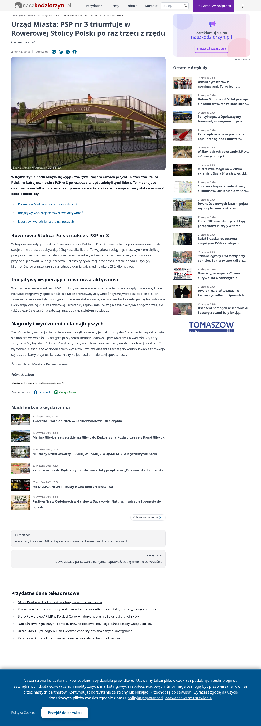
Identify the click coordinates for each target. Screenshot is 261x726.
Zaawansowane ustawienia (188, 697)
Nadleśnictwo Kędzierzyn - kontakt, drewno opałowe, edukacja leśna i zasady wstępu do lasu (85, 623)
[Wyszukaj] (185, 5)
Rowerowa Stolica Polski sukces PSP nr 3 (47, 204)
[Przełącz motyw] (243, 5)
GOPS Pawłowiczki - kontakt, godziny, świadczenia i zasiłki (60, 602)
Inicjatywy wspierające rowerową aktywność (50, 213)
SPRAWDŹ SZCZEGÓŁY (211, 49)
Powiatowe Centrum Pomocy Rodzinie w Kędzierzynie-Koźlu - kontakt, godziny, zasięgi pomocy (87, 609)
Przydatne (94, 5)
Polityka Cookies (23, 713)
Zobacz (131, 5)
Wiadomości (34, 15)
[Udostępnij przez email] (60, 51)
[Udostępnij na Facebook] (74, 51)
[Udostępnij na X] (67, 51)
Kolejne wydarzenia (145, 517)
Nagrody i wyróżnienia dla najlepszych (46, 221)
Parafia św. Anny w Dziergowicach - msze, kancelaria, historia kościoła (69, 638)
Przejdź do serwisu (65, 712)
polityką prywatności (145, 697)
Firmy (114, 5)
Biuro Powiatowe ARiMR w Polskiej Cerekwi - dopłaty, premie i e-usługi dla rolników (78, 616)
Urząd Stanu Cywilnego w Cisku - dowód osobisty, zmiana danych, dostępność (75, 631)
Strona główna (18, 15)
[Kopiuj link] (54, 51)
